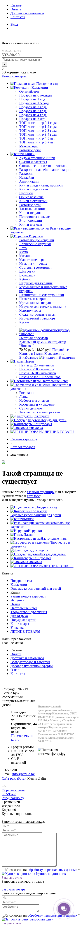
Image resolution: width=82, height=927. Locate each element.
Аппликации (29, 181)
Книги (29, 519)
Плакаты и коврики (34, 299)
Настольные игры (54, 538)
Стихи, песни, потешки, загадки (43, 166)
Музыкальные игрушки (36, 303)
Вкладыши (27, 275)
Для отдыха (40, 550)
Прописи (26, 193)
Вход (14, 24)
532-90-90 (9, 794)
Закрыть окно (12, 877)
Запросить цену (41, 919)
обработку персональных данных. (53, 870)
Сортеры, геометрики (35, 267)
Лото (23, 248)
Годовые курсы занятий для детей (35, 515)
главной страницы (40, 492)
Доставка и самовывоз (27, 13)
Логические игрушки (35, 244)
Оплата (15, 9)
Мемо (23, 252)
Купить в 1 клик (31, 353)
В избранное (28, 357)
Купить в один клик (50, 873)
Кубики (25, 279)
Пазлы (28, 534)
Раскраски (27, 173)
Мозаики (26, 256)
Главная (16, 5)
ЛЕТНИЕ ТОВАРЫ (58, 566)
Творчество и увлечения (28, 612)
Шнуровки (27, 271)
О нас (14, 670)
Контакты (17, 17)
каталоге (33, 496)
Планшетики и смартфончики (41, 295)
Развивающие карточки (28, 596)
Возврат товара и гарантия (30, 662)
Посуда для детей (53, 554)
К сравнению (54, 353)
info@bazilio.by (13, 798)
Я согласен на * (43, 870)
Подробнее (60, 349)
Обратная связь (13, 790)
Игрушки (35, 531)
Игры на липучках (33, 263)
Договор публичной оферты (31, 666)
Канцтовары (42, 558)
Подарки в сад (46, 507)
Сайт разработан (14, 778)
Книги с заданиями (33, 189)
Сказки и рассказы (33, 162)
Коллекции (39, 511)
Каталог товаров (14, 76)
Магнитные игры (32, 259)
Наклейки (26, 177)
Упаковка (35, 562)
